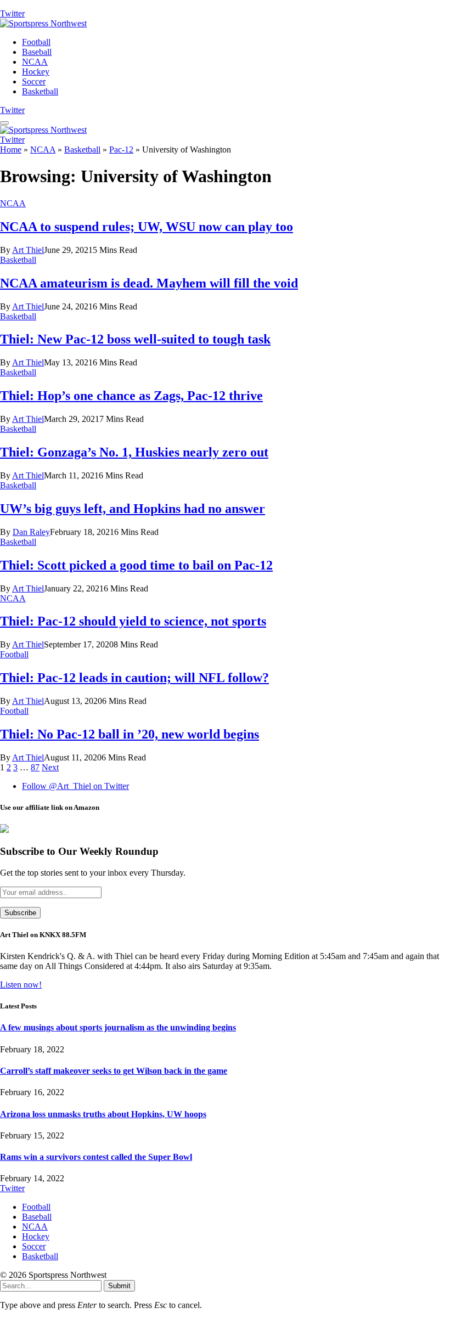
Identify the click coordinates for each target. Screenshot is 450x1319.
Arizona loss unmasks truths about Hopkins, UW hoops (103, 1114)
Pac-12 (121, 149)
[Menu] (4, 123)
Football (36, 42)
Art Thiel (28, 250)
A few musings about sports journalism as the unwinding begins (118, 1027)
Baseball (37, 52)
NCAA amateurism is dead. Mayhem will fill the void (149, 283)
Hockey (35, 71)
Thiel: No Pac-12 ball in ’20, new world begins (129, 734)
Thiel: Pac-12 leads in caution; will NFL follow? (134, 677)
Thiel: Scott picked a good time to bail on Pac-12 (136, 565)
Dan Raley (31, 532)
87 (35, 767)
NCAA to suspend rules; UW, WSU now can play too (146, 226)
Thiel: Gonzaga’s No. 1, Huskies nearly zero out (134, 452)
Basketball (40, 91)
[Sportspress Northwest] (43, 23)
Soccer (34, 81)
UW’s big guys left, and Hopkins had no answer (132, 508)
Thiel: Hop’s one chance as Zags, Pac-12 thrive (131, 395)
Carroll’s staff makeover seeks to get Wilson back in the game (113, 1070)
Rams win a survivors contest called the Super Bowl (96, 1157)
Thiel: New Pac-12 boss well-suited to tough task (135, 339)
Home (10, 149)
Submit (119, 1286)
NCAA (35, 61)
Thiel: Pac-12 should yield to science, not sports (133, 621)
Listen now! (21, 984)
